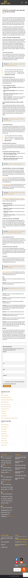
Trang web (5, 375)
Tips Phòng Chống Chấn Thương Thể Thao (9, 418)
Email (4, 369)
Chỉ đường (9, 465)
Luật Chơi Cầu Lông (5, 408)
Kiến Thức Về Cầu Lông (5, 404)
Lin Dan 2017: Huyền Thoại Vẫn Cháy (15, 164)
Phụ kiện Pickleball (4, 436)
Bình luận (5, 351)
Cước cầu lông (4, 431)
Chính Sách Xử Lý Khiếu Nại (19, 472)
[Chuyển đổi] (26, 424)
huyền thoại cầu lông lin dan (7, 198)
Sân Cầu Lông (4, 411)
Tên (3, 363)
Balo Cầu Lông (4, 445)
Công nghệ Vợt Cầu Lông (6, 397)
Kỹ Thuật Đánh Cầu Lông (6, 406)
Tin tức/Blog (3, 413)
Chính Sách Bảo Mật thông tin (20, 468)
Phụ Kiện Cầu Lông (5, 426)
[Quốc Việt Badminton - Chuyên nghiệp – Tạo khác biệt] (6, 2)
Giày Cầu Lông (4, 440)
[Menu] (22, 2)
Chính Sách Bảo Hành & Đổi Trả (20, 458)
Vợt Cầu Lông (3, 438)
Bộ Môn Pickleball (4, 395)
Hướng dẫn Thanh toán (19, 478)
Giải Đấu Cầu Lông (4, 402)
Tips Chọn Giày (4, 415)
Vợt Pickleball (3, 429)
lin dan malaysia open (6, 184)
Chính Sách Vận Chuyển (19, 462)
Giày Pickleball (4, 433)
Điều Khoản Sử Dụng (20, 465)
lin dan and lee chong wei (7, 271)
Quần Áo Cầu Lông (4, 424)
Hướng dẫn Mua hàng (20, 475)
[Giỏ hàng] (26, 2)
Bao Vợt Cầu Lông (4, 442)
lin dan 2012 (4, 177)
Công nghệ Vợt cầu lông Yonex (7, 399)
